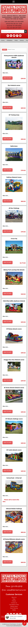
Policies (14, 601)
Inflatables (9, 40)
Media (14, 610)
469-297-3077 (16, 28)
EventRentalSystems (17, 625)
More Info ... (6, 73)
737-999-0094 (16, 26)
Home (3, 40)
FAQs (14, 599)
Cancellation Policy (14, 604)
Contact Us (14, 602)
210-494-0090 (19, 21)
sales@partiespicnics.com (16, 590)
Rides (16, 40)
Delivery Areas (14, 606)
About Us (14, 597)
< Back (4, 49)
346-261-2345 (17, 24)
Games (22, 40)
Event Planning (14, 608)
